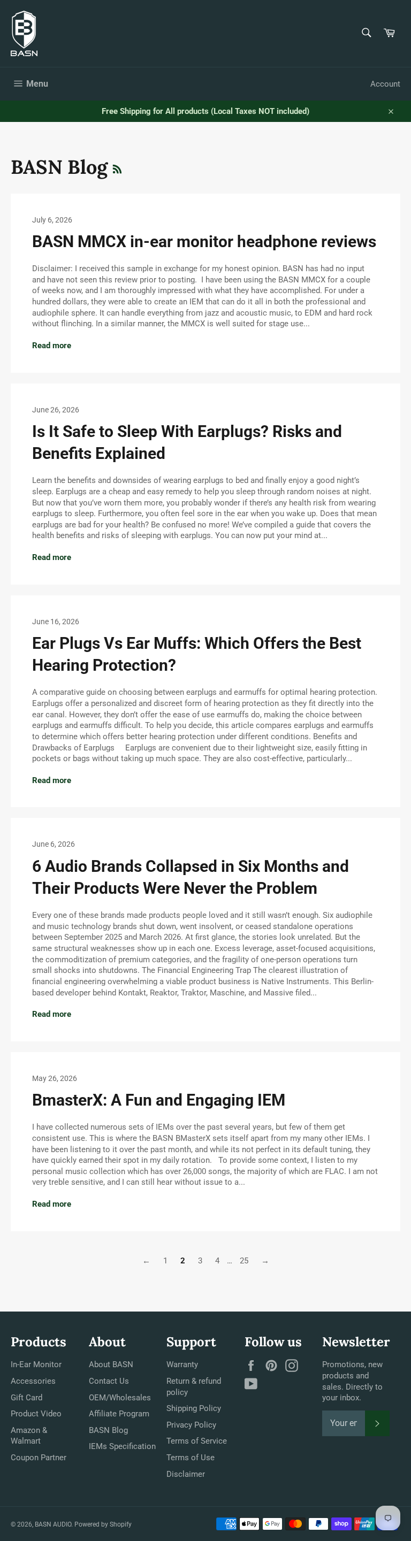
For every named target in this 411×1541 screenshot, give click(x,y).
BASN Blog (108, 1430)
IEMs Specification (122, 1446)
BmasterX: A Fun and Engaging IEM (158, 1100)
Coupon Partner (38, 1457)
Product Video (36, 1414)
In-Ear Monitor (36, 1364)
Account (385, 84)
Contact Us (109, 1381)
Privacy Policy (191, 1425)
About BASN (111, 1364)
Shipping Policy (193, 1408)
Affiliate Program (119, 1414)
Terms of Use (190, 1457)
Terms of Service (196, 1441)
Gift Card (26, 1397)
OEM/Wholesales (120, 1397)
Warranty (182, 1364)
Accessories (33, 1381)
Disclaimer (185, 1474)
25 (244, 1261)
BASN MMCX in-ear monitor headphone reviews (204, 241)
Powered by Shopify (103, 1524)
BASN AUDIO (53, 1524)
